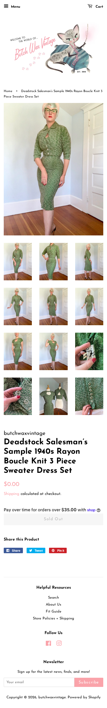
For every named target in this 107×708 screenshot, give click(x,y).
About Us (53, 605)
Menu (15, 7)
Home (8, 91)
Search (53, 598)
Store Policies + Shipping (53, 618)
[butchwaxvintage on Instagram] (59, 644)
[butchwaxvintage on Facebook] (48, 644)
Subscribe (89, 682)
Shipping (11, 494)
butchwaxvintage (52, 697)
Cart (98, 7)
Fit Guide (53, 611)
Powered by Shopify (84, 697)
